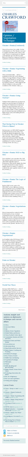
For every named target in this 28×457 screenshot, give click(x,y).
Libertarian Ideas (10, 346)
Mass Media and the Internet (13, 348)
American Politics (10, 327)
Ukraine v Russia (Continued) (13, 45)
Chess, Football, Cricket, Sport (13, 335)
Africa (6, 325)
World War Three (9, 285)
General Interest (10, 344)
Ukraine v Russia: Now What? (13, 412)
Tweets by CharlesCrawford (11, 440)
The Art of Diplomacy (11, 376)
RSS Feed (9, 435)
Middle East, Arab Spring (12, 358)
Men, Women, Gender (11, 356)
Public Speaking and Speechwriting (10, 366)
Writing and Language (11, 380)
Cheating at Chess (10, 403)
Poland (7, 364)
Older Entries (21, 309)
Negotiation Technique (11, 360)
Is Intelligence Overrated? (12, 416)
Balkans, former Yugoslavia (12, 331)
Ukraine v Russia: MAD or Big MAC (13, 153)
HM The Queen (9, 407)
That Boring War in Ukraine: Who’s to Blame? (13, 125)
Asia (6, 329)
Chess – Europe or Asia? (12, 388)
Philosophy (8, 362)
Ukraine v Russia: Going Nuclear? (11, 96)
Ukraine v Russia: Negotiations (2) (14, 207)
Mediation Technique (11, 353)
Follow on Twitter (12, 430)
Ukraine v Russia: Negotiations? (8, 234)
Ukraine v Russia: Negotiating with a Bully (13, 70)
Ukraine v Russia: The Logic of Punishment (13, 180)
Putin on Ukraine (8, 260)
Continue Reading (6, 62)
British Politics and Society (12, 333)
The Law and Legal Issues (12, 378)
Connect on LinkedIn (13, 433)
